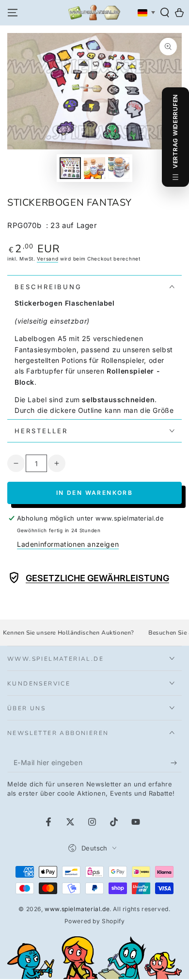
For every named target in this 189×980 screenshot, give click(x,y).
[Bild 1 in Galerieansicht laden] (70, 168)
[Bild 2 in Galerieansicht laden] (94, 168)
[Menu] (12, 12)
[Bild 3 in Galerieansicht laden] (118, 168)
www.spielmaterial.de (77, 909)
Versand (47, 258)
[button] (165, 12)
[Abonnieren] (176, 762)
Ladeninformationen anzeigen (68, 544)
